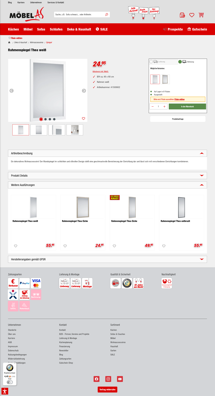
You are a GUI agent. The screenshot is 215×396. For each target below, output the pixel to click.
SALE (112, 354)
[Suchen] (106, 14)
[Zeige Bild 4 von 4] (54, 119)
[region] (47, 97)
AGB (10, 342)
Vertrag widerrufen (107, 389)
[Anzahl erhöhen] (164, 106)
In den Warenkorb (187, 106)
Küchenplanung (65, 342)
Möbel (113, 338)
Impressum (13, 346)
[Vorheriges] (11, 90)
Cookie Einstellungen (16, 362)
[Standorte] (182, 15)
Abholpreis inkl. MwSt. (101, 71)
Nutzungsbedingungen (17, 354)
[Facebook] (97, 379)
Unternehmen (36, 2)
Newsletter (63, 350)
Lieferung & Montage (68, 338)
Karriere (21, 2)
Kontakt (62, 330)
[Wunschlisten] (192, 15)
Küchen (113, 330)
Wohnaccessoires (118, 342)
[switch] (10, 382)
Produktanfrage (177, 119)
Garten (113, 350)
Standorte (12, 330)
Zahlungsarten (65, 358)
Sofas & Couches (117, 334)
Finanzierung (64, 346)
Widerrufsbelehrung (16, 358)
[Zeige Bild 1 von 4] (41, 119)
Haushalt (114, 346)
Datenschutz (13, 350)
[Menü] (15, 364)
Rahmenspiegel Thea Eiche (75, 221)
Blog (10, 2)
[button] (30, 272)
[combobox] (78, 14)
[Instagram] (108, 379)
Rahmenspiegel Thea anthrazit (175, 221)
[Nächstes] (84, 90)
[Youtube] (120, 379)
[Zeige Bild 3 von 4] (50, 119)
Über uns (12, 334)
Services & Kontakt (56, 2)
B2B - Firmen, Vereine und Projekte (74, 334)
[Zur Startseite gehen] (27, 14)
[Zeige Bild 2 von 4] (45, 119)
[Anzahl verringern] (152, 106)
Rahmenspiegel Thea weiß (25, 221)
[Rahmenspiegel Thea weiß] (48, 90)
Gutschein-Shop (66, 362)
